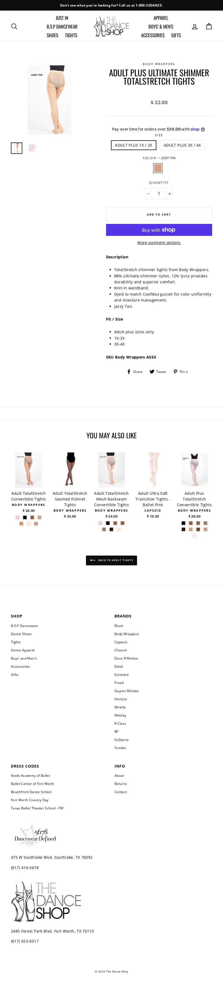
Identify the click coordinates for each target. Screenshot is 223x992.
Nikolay (120, 715)
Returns (120, 783)
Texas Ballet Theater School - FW (37, 808)
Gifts (176, 35)
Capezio (120, 642)
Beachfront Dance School (31, 792)
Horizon (120, 699)
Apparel (161, 17)
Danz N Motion (126, 658)
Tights (71, 35)
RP (116, 731)
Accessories (153, 35)
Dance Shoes (21, 634)
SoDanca (121, 739)
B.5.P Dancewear (62, 26)
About (119, 775)
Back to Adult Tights (115, 560)
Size (159, 135)
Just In (62, 17)
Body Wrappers (126, 634)
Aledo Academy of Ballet (30, 775)
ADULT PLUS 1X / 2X (133, 145)
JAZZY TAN (158, 168)
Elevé (118, 666)
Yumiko (120, 748)
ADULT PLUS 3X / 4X (182, 145)
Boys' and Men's (24, 658)
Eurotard (121, 674)
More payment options (159, 242)
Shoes (52, 35)
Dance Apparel (23, 650)
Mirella (120, 707)
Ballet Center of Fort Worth (32, 783)
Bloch (118, 625)
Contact (120, 792)
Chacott (120, 650)
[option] (111, 5)
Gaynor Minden (126, 691)
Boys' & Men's (160, 26)
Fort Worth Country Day (30, 800)
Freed (119, 682)
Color (159, 158)
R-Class (120, 723)
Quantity (159, 182)
